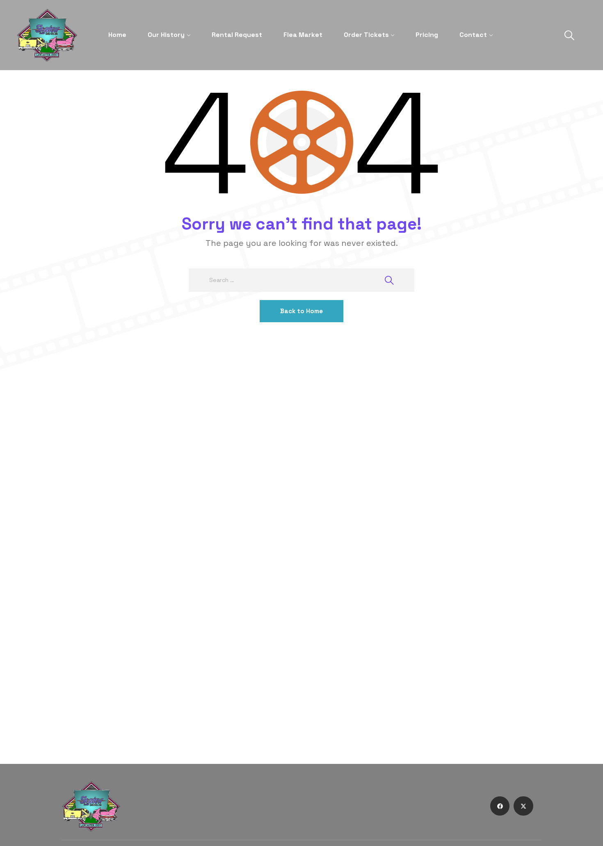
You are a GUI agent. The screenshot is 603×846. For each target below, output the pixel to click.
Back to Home (301, 311)
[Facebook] (500, 806)
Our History (166, 35)
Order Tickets (366, 35)
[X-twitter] (523, 806)
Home (117, 35)
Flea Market (302, 35)
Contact (473, 35)
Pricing (427, 35)
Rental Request (237, 35)
